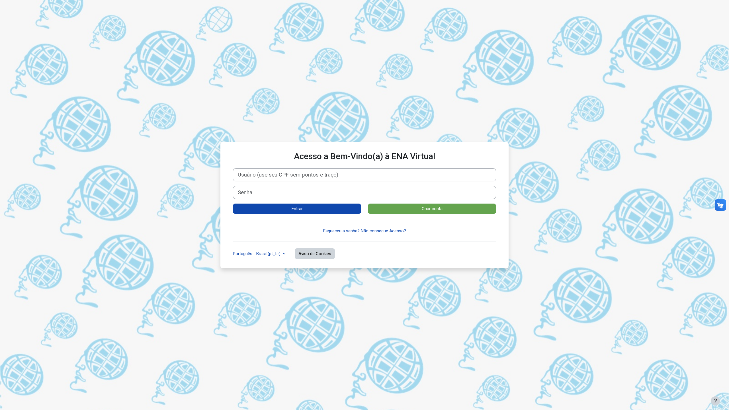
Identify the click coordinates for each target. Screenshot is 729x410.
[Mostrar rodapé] (715, 400)
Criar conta (432, 208)
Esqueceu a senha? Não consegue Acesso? (364, 230)
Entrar (297, 208)
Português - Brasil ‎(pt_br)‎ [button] (257, 253)
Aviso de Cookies (314, 253)
